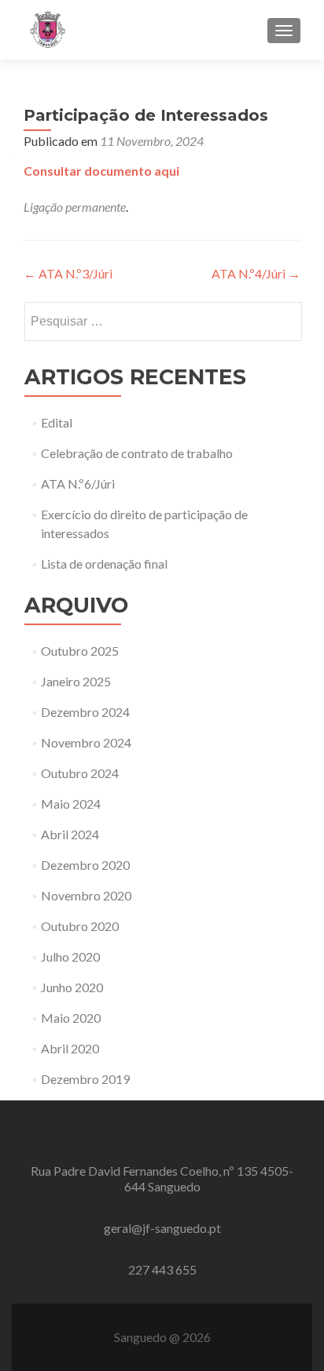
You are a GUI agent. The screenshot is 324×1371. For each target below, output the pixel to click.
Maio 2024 (71, 803)
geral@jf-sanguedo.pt (162, 1227)
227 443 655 (162, 1269)
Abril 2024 (70, 834)
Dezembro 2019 (85, 1078)
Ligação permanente (75, 206)
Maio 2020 (71, 1017)
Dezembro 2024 (85, 711)
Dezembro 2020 (85, 864)
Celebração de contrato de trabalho (137, 452)
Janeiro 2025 (76, 681)
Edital (56, 422)
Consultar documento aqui (101, 170)
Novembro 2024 (86, 742)
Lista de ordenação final (104, 563)
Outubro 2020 (80, 925)
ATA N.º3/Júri (68, 273)
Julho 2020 (70, 956)
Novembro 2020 (86, 895)
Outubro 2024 (80, 773)
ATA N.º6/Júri (78, 483)
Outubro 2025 (80, 650)
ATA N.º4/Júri (256, 273)
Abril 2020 (70, 1048)
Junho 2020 (72, 987)
